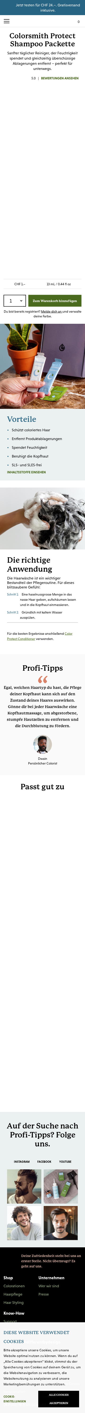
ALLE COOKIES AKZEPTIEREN (59, 1399)
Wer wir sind (48, 1286)
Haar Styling (14, 1302)
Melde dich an (51, 311)
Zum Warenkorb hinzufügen (55, 300)
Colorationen (14, 1286)
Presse (43, 1294)
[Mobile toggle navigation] (8, 21)
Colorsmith (42, 21)
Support (10, 1321)
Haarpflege (13, 1294)
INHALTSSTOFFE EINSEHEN (41, 472)
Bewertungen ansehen (60, 78)
